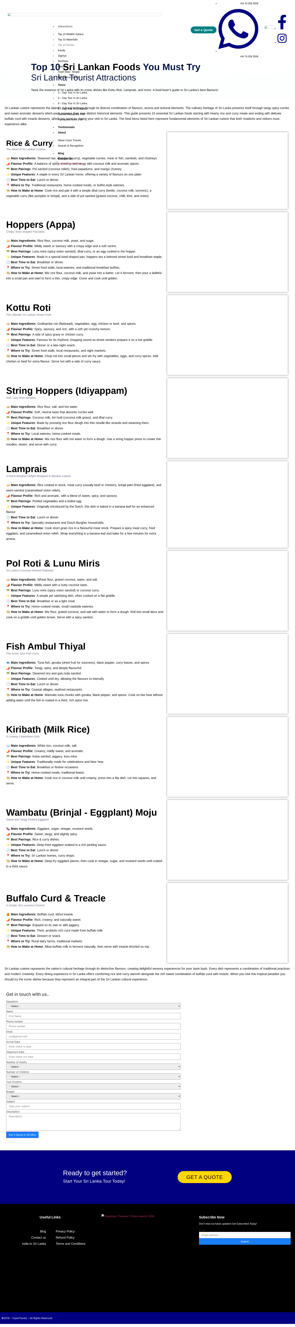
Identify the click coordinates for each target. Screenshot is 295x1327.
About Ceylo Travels (69, 140)
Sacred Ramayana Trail (71, 114)
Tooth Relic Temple (69, 71)
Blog (61, 153)
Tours (61, 84)
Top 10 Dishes (66, 45)
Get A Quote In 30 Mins (22, 1134)
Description (13, 1111)
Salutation (12, 1001)
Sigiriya (62, 55)
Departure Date (15, 1052)
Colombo (63, 66)
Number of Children (17, 1072)
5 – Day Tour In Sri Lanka (72, 108)
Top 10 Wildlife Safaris (71, 34)
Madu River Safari (68, 77)
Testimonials (66, 127)
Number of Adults (16, 1062)
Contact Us (65, 158)
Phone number (14, 1021)
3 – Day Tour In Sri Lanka (72, 92)
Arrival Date (13, 1042)
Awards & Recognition (70, 145)
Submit (245, 1241)
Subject (10, 1101)
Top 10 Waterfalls (68, 39)
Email (9, 1031)
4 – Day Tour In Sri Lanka (72, 98)
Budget (10, 1091)
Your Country (14, 1082)
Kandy (61, 50)
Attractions (65, 26)
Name (9, 1011)
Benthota (63, 61)
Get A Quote (204, 1177)
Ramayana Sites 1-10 (70, 119)
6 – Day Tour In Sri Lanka (72, 103)
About (62, 132)
